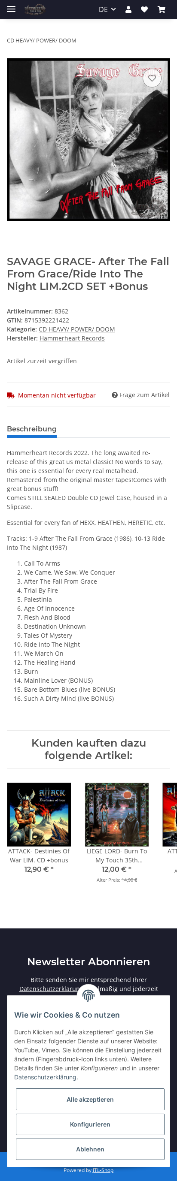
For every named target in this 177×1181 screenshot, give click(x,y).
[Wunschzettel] (144, 9)
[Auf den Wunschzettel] (152, 78)
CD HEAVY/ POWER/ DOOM (77, 329)
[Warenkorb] (161, 9)
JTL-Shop (103, 1170)
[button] (128, 9)
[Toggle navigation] (11, 5)
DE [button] (103, 9)
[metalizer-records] (34, 9)
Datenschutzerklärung (51, 989)
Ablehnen (90, 1149)
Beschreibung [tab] (32, 429)
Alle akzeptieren (90, 1099)
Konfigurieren (90, 1124)
